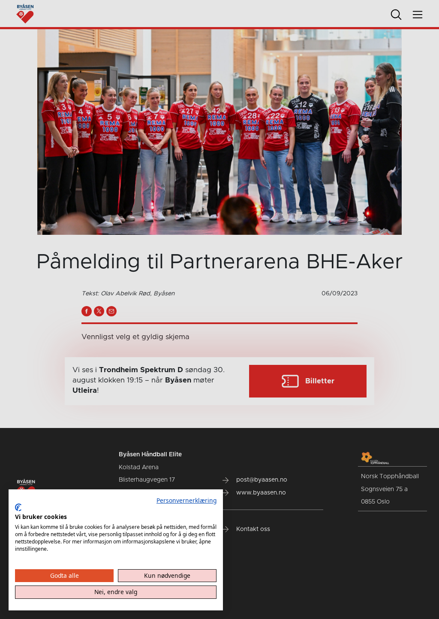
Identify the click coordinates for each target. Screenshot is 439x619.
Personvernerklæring (186, 500)
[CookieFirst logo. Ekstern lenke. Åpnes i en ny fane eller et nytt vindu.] (18, 507)
